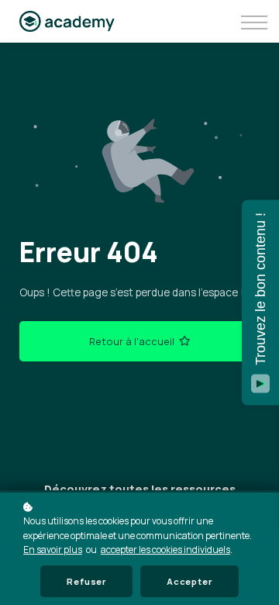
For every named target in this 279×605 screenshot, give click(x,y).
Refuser (86, 581)
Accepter (189, 581)
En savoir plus (52, 549)
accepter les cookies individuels (165, 549)
